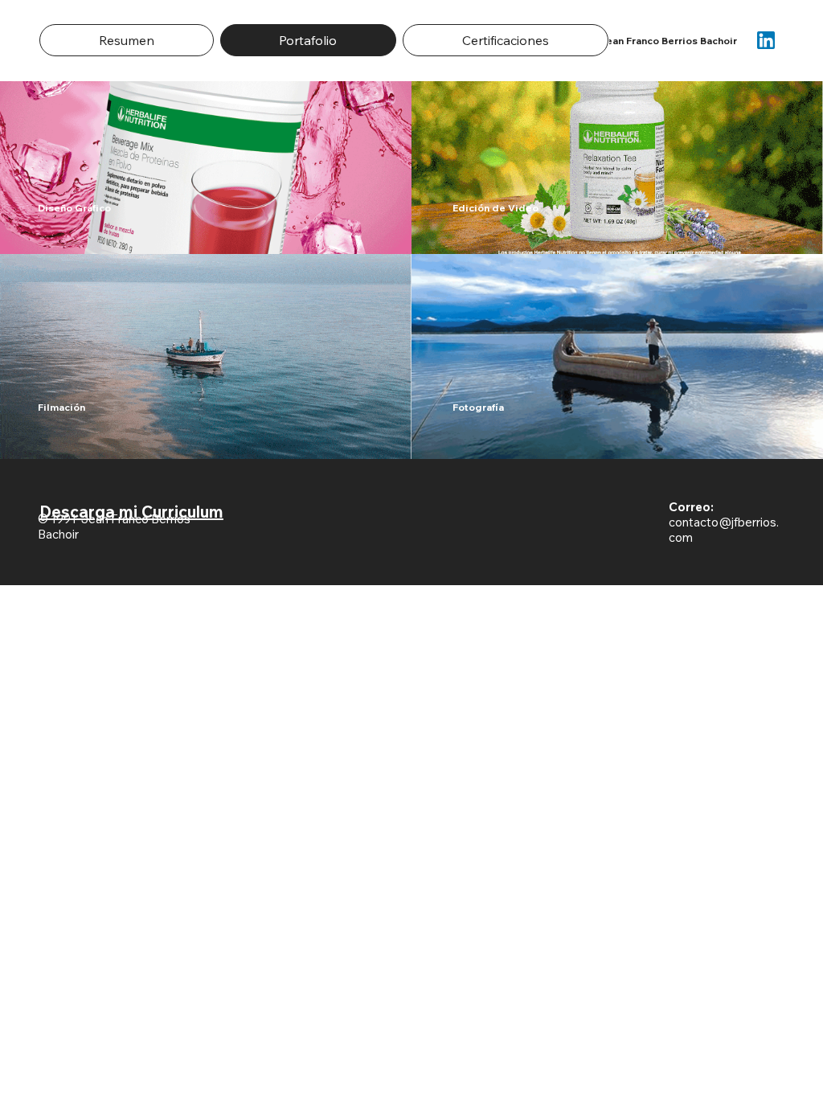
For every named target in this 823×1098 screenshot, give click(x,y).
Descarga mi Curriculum (131, 512)
